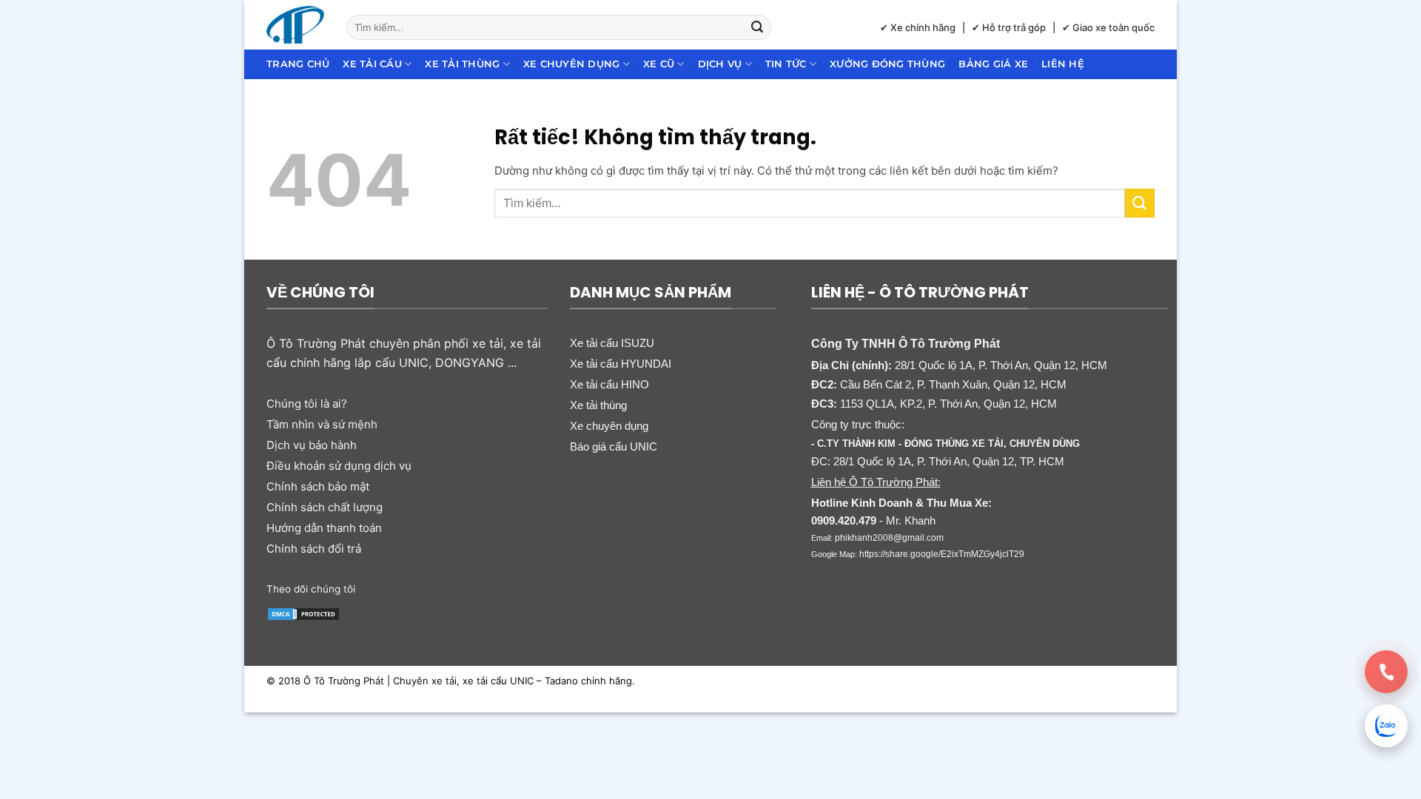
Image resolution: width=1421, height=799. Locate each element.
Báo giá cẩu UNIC (613, 446)
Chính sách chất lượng (324, 507)
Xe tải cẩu (372, 64)
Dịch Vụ (720, 64)
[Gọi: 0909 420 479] (1386, 671)
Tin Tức (786, 64)
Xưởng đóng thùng (887, 64)
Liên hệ (1062, 64)
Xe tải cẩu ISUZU (612, 343)
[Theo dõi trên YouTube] (483, 587)
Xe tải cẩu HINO (609, 384)
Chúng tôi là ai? (306, 404)
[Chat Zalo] (1386, 725)
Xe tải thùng (462, 64)
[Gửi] (757, 27)
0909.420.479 (843, 520)
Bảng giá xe (993, 64)
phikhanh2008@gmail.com (889, 538)
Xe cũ (658, 64)
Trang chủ (297, 64)
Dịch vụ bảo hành (311, 445)
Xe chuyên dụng (571, 64)
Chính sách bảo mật (317, 486)
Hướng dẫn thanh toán (324, 528)
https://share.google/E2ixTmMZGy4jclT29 (941, 554)
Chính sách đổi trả (313, 549)
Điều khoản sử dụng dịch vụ (338, 466)
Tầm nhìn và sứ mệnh (321, 424)
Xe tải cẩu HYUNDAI (620, 363)
